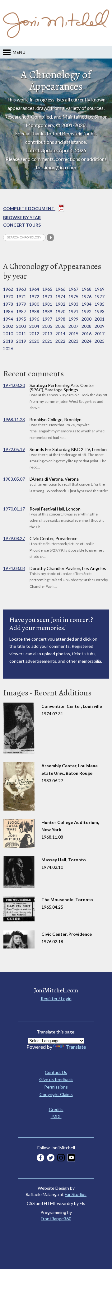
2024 (86, 341)
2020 (34, 341)
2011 (21, 333)
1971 (21, 296)
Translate (76, 1047)
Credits (56, 1109)
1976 (86, 296)
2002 (8, 326)
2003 (21, 326)
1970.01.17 (14, 508)
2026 (8, 348)
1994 (8, 319)
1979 (21, 304)
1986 (8, 311)
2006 (60, 326)
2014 (60, 333)
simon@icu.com (59, 167)
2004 (34, 326)
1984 (86, 304)
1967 (73, 289)
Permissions (56, 1087)
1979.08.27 (14, 538)
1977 (100, 296)
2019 (21, 341)
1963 (21, 289)
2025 (100, 341)
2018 (8, 341)
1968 (86, 289)
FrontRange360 (56, 1218)
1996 (34, 319)
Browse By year (22, 217)
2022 (60, 341)
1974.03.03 (14, 568)
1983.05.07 (14, 479)
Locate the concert (28, 639)
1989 (47, 311)
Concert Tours (22, 225)
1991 (73, 311)
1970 (8, 296)
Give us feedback (56, 1079)
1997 (47, 319)
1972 (34, 296)
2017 (100, 333)
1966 (60, 289)
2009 (100, 326)
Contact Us (56, 1072)
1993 (100, 311)
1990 (60, 311)
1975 (73, 296)
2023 (73, 341)
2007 (73, 326)
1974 (60, 296)
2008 (86, 326)
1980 (34, 304)
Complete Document (29, 208)
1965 (47, 289)
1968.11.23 (14, 419)
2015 (73, 333)
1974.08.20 (14, 385)
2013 (47, 333)
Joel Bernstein (67, 133)
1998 (60, 319)
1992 (86, 311)
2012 (34, 333)
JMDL (56, 1116)
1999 (73, 319)
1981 (47, 304)
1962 (8, 289)
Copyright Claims (56, 1094)
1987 (21, 311)
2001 (100, 319)
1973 (47, 296)
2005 (47, 326)
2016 (86, 333)
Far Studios (75, 1194)
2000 (86, 319)
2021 (47, 341)
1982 (60, 304)
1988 (34, 311)
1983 (73, 304)
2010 (8, 333)
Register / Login (56, 998)
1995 (21, 319)
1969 (100, 289)
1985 (100, 304)
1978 (8, 304)
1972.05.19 (14, 449)
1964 (34, 289)
